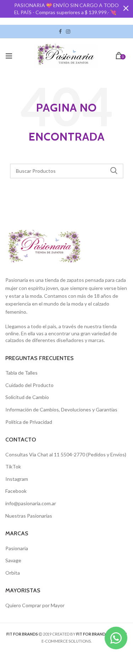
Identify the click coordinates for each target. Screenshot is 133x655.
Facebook (60, 31)
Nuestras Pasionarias (28, 516)
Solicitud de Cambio (27, 397)
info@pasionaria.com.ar (30, 503)
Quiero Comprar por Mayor (35, 605)
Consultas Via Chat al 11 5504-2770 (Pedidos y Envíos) (65, 454)
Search (114, 171)
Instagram (68, 31)
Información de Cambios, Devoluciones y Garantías (61, 409)
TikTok (74, 31)
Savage (13, 560)
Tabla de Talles (21, 373)
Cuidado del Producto (29, 385)
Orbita (12, 573)
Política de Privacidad (28, 422)
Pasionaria (16, 548)
